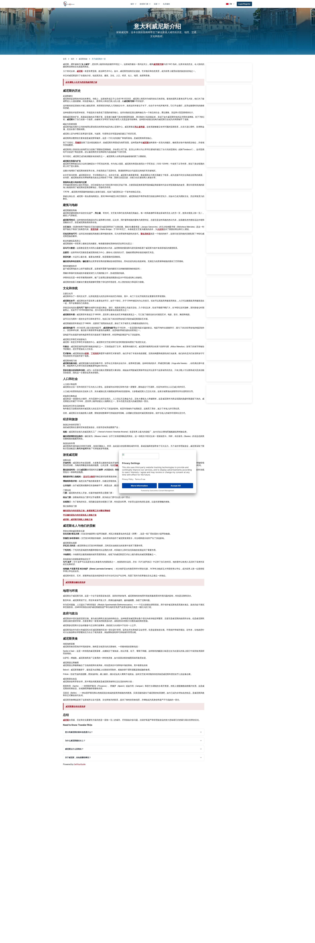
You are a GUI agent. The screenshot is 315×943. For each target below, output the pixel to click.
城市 (132, 4)
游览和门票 (144, 4)
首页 (64, 59)
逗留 (155, 4)
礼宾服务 (166, 4)
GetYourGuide (80, 764)
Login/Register (244, 4)
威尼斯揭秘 (83, 59)
